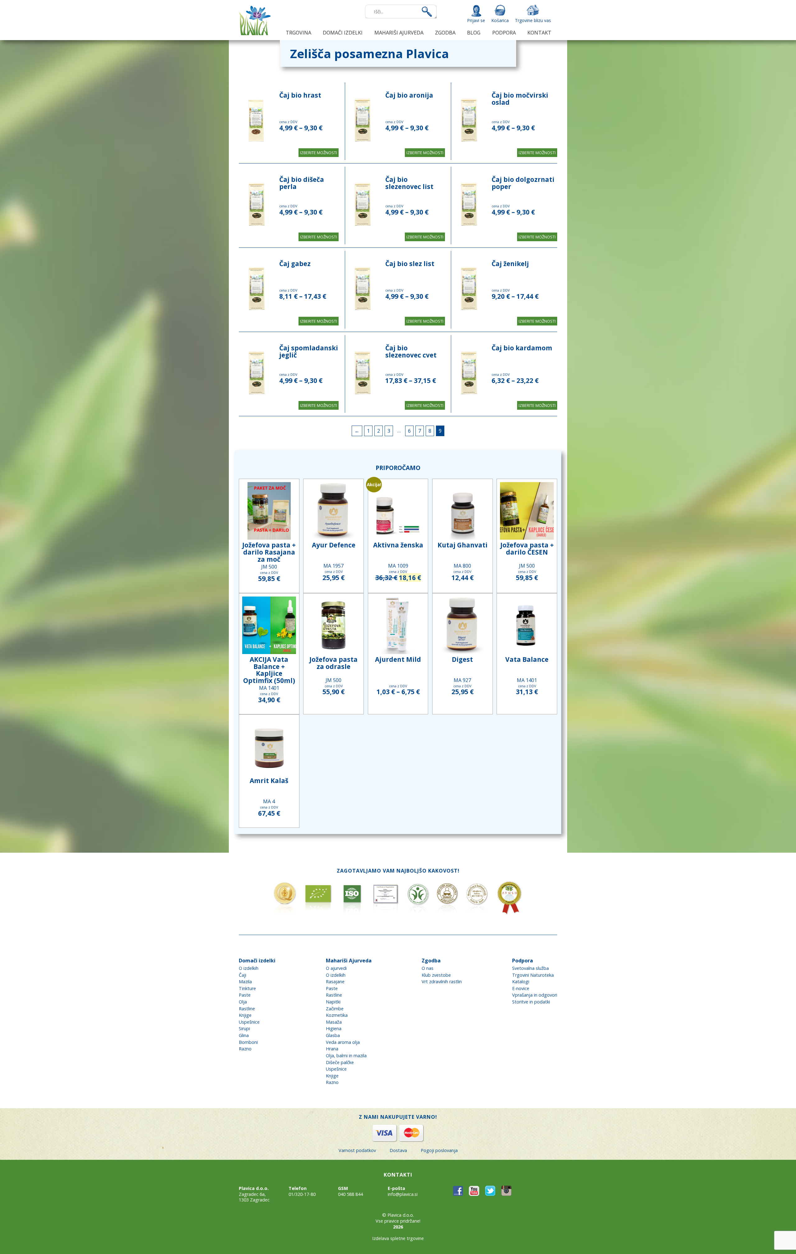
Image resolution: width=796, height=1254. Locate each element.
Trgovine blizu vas (533, 20)
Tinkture (247, 988)
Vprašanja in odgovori (534, 995)
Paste (245, 995)
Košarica (500, 20)
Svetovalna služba (530, 968)
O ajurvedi (336, 968)
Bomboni (248, 1042)
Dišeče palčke (340, 1062)
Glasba (333, 1035)
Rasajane (335, 981)
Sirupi (244, 1028)
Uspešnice (249, 1022)
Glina (244, 1035)
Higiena (333, 1028)
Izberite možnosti (318, 152)
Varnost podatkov (357, 1150)
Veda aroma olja (343, 1042)
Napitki (333, 1002)
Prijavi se (476, 20)
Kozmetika (337, 1015)
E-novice (520, 988)
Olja (243, 1002)
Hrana (332, 1049)
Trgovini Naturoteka (533, 975)
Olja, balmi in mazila (346, 1055)
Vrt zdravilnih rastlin (442, 981)
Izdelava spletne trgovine (398, 1238)
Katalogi (520, 981)
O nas (427, 968)
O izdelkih (248, 968)
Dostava (398, 1150)
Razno (245, 1049)
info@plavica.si (403, 1194)
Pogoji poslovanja (439, 1150)
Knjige (245, 1015)
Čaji (242, 975)
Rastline (247, 1009)
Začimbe (335, 1009)
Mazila (245, 981)
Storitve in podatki (531, 1002)
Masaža (334, 1022)
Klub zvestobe (436, 975)
